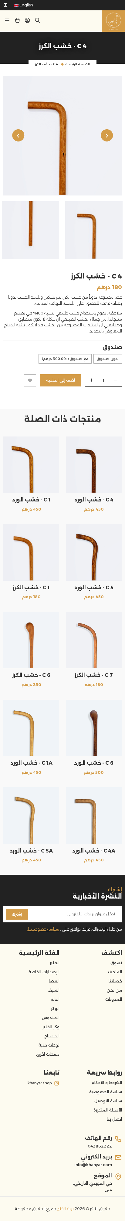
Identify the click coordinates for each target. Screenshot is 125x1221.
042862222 (100, 1146)
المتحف (115, 972)
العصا (54, 981)
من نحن (114, 990)
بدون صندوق (108, 359)
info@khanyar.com (93, 1164)
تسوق (116, 963)
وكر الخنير (50, 1027)
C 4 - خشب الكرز (46, 64)
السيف (53, 990)
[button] (27, 21)
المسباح (51, 1036)
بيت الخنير (65, 1208)
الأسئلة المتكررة (107, 1110)
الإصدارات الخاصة (44, 972)
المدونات (113, 999)
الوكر (55, 1008)
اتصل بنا (114, 1119)
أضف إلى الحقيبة (60, 380)
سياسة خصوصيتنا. (43, 929)
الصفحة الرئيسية (77, 64)
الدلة (55, 999)
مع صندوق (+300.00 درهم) (65, 359)
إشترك (17, 914)
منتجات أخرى (47, 1054)
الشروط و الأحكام (106, 1082)
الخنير (54, 963)
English (26, 4)
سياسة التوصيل (108, 1101)
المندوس (50, 1017)
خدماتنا (115, 981)
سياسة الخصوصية (105, 1092)
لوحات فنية (49, 1045)
